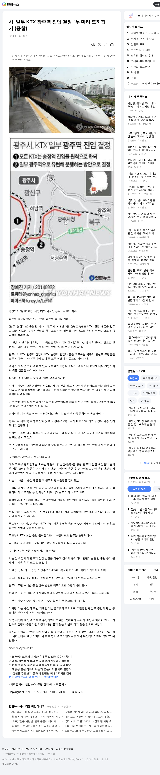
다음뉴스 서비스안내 (12, 749)
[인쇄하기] (112, 44)
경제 (135, 584)
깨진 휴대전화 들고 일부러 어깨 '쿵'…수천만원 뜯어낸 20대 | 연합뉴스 (35, 711)
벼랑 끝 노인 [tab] (136, 385)
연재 (151, 598)
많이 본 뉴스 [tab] (139, 488)
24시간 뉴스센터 (33, 749)
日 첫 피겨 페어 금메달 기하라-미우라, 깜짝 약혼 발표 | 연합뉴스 (35, 716)
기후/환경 (151, 577)
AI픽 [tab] (132, 400)
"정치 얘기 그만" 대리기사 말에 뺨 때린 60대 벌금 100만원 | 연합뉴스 (89, 721)
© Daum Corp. (10, 763)
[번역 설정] (99, 44)
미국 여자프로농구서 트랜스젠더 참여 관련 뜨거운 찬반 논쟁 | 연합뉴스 (35, 730)
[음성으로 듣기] (93, 44)
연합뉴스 (13, 4)
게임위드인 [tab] (149, 393)
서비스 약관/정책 (64, 749)
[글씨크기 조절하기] (105, 44)
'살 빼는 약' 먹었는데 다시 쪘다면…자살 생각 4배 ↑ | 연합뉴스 (89, 711)
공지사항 (49, 749)
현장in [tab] (133, 378)
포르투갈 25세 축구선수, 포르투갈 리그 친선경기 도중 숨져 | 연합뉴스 (89, 730)
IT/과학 (152, 591)
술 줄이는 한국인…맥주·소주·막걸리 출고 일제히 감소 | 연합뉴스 (35, 725)
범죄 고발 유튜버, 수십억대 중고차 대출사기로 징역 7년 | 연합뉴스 (89, 716)
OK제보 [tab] (145, 400)
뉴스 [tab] (156, 569)
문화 (135, 591)
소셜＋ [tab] (133, 393)
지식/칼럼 (135, 598)
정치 (151, 584)
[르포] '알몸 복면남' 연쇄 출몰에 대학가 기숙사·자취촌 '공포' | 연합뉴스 (35, 721)
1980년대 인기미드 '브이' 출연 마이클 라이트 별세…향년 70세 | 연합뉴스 (89, 725)
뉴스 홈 (135, 577)
